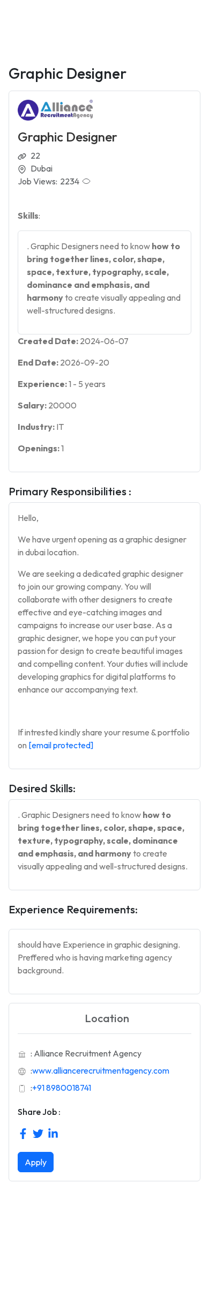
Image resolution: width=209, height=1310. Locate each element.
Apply (36, 1162)
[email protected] (60, 745)
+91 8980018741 (61, 1087)
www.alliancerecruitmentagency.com (100, 1070)
